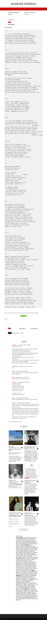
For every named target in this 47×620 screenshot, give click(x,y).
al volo (10, 444)
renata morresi (11, 447)
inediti (26, 510)
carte (10, 510)
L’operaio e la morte (12, 480)
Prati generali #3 (12, 446)
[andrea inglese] (12, 568)
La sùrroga (26, 14)
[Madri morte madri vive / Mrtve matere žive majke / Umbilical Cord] (31, 437)
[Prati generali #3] (16, 437)
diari (9, 22)
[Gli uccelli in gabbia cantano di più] (16, 504)
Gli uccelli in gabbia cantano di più (15, 512)
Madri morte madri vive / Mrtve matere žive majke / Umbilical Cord (31, 447)
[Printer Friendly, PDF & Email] (23, 316)
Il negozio (10, 14)
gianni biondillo (27, 513)
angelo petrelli (16, 333)
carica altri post (23, 529)
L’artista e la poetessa (28, 512)
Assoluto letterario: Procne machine (30, 480)
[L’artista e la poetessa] (31, 504)
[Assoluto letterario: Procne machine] (31, 471)
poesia (21, 333)
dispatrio (26, 444)
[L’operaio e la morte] (16, 471)
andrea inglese (22, 328)
